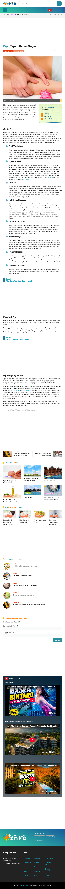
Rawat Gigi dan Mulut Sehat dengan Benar (8, 522)
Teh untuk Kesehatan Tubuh (22, 576)
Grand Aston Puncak (10, 761)
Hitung (57, 640)
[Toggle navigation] (5, 10)
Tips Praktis (49, 858)
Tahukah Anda (48, 863)
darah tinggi (27, 390)
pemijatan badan (39, 840)
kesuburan (26, 179)
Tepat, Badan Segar (19, 46)
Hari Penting (47, 869)
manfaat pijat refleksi (39, 836)
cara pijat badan (50, 836)
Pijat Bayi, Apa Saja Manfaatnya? (19, 281)
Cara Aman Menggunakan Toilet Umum (53, 522)
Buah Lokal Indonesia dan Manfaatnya (25, 566)
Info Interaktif (48, 874)
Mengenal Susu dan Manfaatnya (23, 595)
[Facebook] (56, 53)
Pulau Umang (28, 497)
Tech (36, 867)
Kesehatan (8, 51)
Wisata (28, 474)
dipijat (13, 410)
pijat (9, 410)
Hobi (35, 875)
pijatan (18, 410)
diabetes (12, 390)
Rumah (36, 862)
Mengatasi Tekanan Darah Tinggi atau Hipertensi (29, 604)
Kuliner (26, 875)
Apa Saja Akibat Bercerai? (20, 14)
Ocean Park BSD (49, 481)
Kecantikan (49, 493)
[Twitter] (53, 53)
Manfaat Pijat (48, 116)
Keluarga (8, 476)
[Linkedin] (60, 53)
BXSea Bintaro (9, 682)
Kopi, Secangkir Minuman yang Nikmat (25, 585)
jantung (48, 177)
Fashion (26, 867)
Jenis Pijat (47, 113)
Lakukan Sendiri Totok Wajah (17, 339)
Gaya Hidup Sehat (18, 51)
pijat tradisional (32, 410)
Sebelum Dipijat (48, 119)
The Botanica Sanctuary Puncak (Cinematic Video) (19, 721)
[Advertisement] (32, 30)
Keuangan (37, 858)
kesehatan (28, 117)
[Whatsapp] (50, 53)
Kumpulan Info (23, 885)
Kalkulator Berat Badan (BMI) (16, 618)
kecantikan (57, 258)
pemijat (24, 410)
